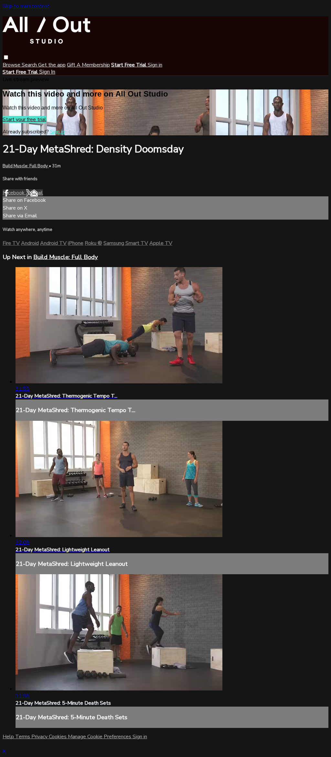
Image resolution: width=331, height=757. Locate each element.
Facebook (14, 192)
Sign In (47, 72)
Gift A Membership (88, 64)
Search (30, 64)
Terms (23, 736)
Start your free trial (24, 119)
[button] (6, 57)
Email (36, 192)
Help (9, 736)
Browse (12, 64)
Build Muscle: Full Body (26, 166)
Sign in (155, 64)
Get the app (52, 64)
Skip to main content (26, 6)
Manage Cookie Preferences (100, 736)
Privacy (40, 736)
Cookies (58, 736)
